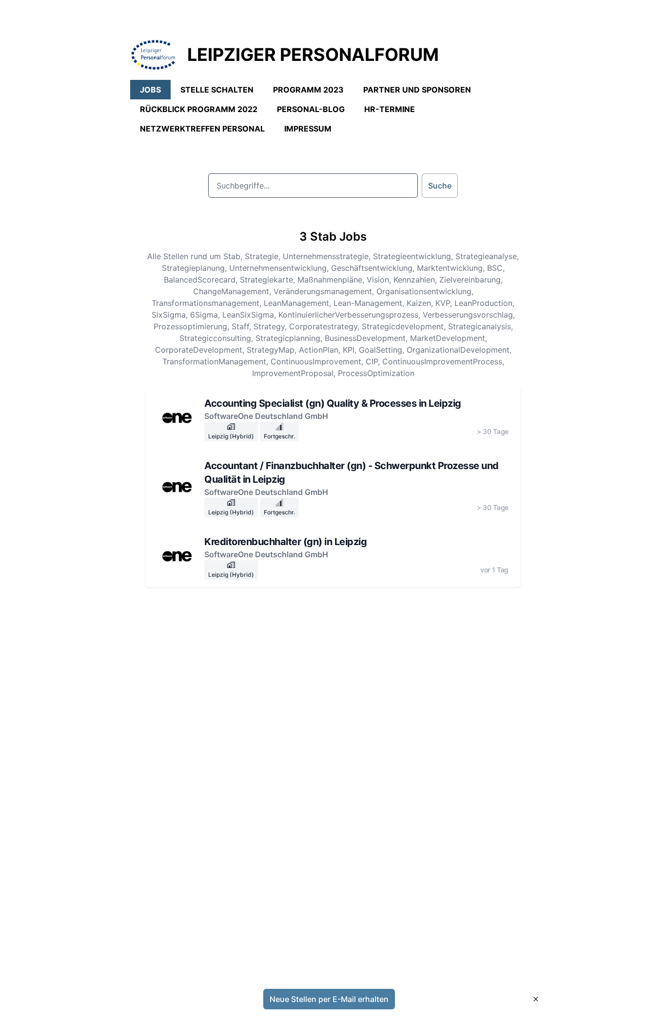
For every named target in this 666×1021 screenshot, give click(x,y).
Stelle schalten (217, 90)
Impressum (308, 128)
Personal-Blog (311, 109)
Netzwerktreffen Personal (202, 128)
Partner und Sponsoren (417, 90)
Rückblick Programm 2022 (198, 109)
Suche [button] (439, 185)
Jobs (150, 90)
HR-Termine (389, 109)
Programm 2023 (308, 90)
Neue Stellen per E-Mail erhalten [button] (329, 999)
